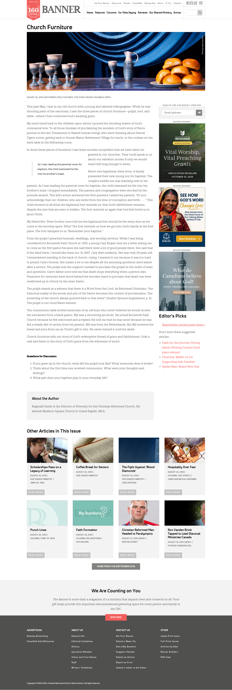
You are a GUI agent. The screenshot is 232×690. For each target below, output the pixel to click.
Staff (74, 663)
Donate (127, 3)
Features (100, 12)
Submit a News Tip (126, 641)
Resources (116, 3)
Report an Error (124, 663)
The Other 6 (184, 476)
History (75, 647)
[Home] (69, 9)
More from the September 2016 (116, 566)
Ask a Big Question (126, 647)
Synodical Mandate (82, 652)
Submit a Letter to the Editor (131, 668)
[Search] (199, 12)
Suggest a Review (125, 652)
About (160, 3)
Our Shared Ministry (160, 12)
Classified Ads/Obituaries (40, 641)
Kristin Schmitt (130, 542)
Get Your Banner (102, 3)
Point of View (47, 539)
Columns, (172, 476)
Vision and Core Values (84, 657)
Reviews (142, 12)
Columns (111, 12)
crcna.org (200, 3)
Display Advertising (37, 636)
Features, (68, 97)
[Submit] (199, 113)
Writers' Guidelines (82, 668)
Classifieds (137, 3)
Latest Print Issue (170, 636)
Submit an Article (125, 657)
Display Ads (149, 3)
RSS (195, 4)
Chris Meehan (129, 483)
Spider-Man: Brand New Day (180, 367)
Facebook (188, 4)
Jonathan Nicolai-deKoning (182, 479)
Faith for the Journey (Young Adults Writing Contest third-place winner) (181, 348)
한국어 (168, 3)
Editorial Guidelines (82, 641)
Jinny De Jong (37, 483)
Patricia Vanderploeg (179, 546)
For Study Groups (83, 97)
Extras (177, 12)
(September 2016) (52, 97)
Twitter (191, 4)
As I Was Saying (127, 12)
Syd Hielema (82, 542)
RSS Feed (166, 657)
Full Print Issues (170, 641)
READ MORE (36, 492)
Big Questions (93, 539)
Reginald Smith (103, 97)
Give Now (116, 617)
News (142, 539)
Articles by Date (169, 647)
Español (177, 3)
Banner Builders (169, 652)
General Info (78, 636)
